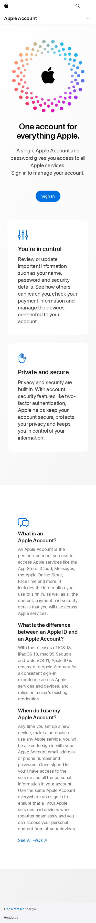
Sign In (48, 196)
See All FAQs (32, 840)
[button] (77, 6)
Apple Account (20, 18)
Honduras (11, 917)
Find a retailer (14, 909)
